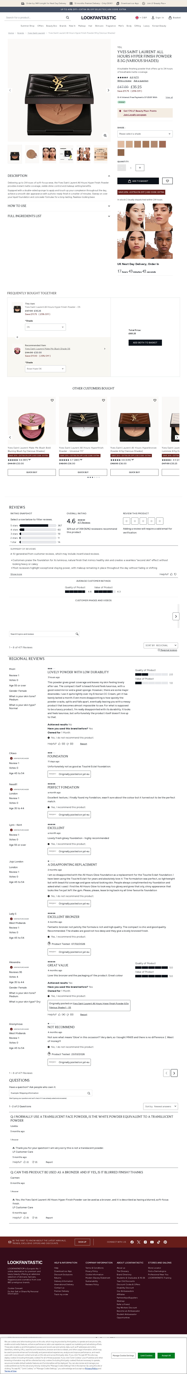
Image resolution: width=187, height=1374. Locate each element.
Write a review (124, 80)
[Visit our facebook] (132, 1242)
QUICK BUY (31, 472)
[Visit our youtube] (152, 1242)
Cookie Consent (15, 1288)
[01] (129, 144)
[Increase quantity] (140, 167)
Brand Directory (124, 1274)
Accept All (166, 1356)
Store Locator (154, 1268)
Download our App (63, 1271)
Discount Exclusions (63, 1274)
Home (11, 33)
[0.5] (121, 144)
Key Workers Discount (127, 1308)
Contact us (59, 1288)
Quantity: (123, 162)
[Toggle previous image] (10, 90)
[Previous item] (10, 437)
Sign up (82, 1242)
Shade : (121, 128)
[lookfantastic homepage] (99, 17)
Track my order (61, 1294)
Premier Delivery (61, 1291)
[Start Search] (67, 17)
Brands (20, 33)
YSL (119, 47)
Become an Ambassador (128, 1311)
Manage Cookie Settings (123, 1356)
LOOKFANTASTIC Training (159, 1278)
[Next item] (177, 437)
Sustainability (92, 1281)
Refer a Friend (123, 1304)
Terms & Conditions (95, 1268)
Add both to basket (145, 342)
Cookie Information (95, 1274)
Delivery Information (63, 1281)
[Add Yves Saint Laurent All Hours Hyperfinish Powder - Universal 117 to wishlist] (103, 400)
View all (169, 97)
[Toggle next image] (108, 90)
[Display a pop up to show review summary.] (29, 460)
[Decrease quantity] (121, 167)
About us (121, 1268)
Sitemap (121, 1301)
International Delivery (64, 1284)
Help (56, 1268)
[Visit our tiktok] (158, 1242)
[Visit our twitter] (138, 1242)
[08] (121, 152)
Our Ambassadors (125, 1291)
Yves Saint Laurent (36, 33)
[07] (162, 144)
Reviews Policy (92, 1284)
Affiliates (121, 1294)
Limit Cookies (146, 1356)
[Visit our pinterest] (165, 1242)
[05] (145, 144)
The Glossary (123, 1271)
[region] (93, 1356)
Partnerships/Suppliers (127, 1298)
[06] (154, 144)
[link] (158, 17)
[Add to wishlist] (167, 181)
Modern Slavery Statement (98, 1278)
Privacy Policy (92, 1271)
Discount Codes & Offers (128, 1284)
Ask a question (141, 80)
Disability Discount (125, 1288)
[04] (137, 144)
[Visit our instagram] (145, 1242)
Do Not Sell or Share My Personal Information (23, 1293)
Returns (57, 1278)
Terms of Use (10, 1371)
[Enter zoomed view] (105, 135)
